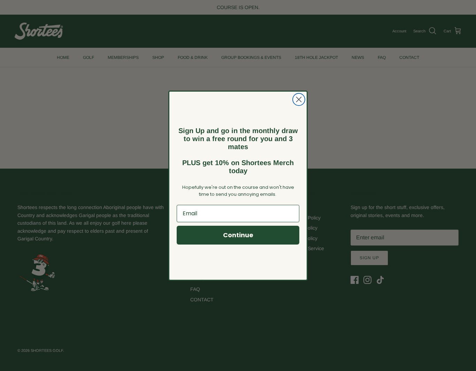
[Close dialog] (299, 99)
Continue (238, 235)
